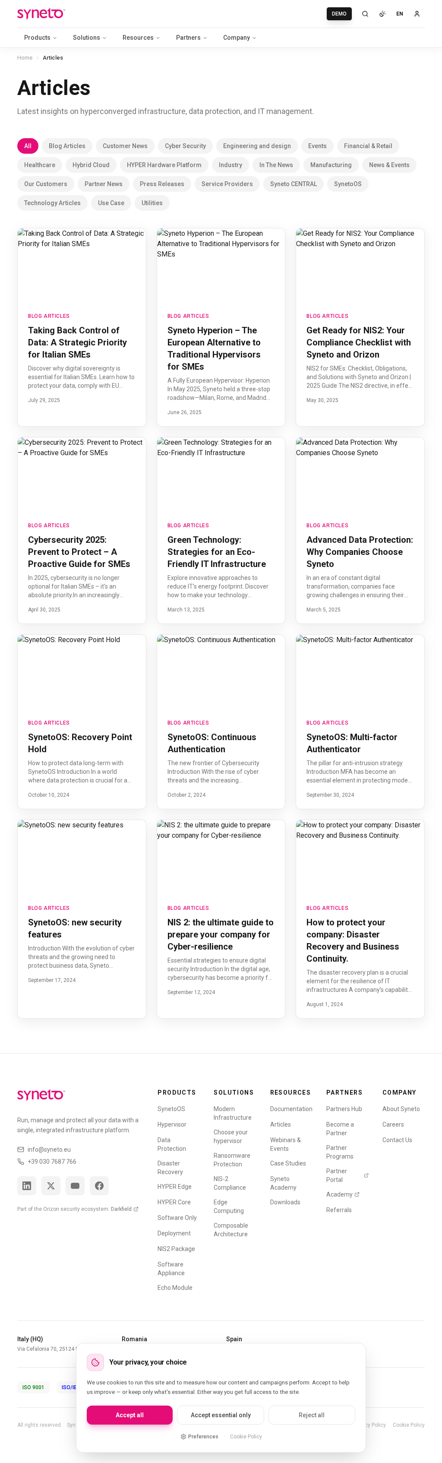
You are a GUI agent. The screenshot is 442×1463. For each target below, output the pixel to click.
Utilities (152, 203)
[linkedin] (26, 1185)
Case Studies (288, 1163)
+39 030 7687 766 (52, 1161)
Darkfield (121, 1209)
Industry (230, 165)
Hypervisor (172, 1124)
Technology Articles (52, 203)
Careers (393, 1124)
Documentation (291, 1108)
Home (24, 57)
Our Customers (45, 183)
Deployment (174, 1233)
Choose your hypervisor (231, 1136)
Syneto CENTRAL (293, 183)
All (28, 145)
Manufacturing (331, 165)
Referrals (339, 1209)
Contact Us (397, 1140)
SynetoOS (348, 183)
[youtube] (75, 1185)
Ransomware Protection (232, 1160)
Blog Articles (67, 145)
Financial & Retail (368, 145)
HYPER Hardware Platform (164, 165)
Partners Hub (344, 1108)
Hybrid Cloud (91, 165)
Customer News (125, 145)
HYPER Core (174, 1202)
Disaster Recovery (170, 1167)
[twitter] (50, 1185)
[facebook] (99, 1185)
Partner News (104, 183)
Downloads (285, 1202)
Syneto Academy (283, 1183)
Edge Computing (229, 1206)
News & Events (389, 165)
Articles (280, 1124)
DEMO (339, 14)
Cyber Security (185, 145)
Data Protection (172, 1144)
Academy (339, 1194)
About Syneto (401, 1108)
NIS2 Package (176, 1248)
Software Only (177, 1217)
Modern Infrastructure (233, 1113)
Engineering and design (257, 145)
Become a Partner (340, 1129)
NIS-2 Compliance (230, 1183)
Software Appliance (171, 1268)
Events (317, 145)
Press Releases (162, 183)
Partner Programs (340, 1152)
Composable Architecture (231, 1230)
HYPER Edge (175, 1186)
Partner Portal (336, 1175)
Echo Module (175, 1287)
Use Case (111, 203)
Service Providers (227, 183)
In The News (276, 165)
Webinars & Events (285, 1144)
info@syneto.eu (49, 1149)
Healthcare (39, 165)
